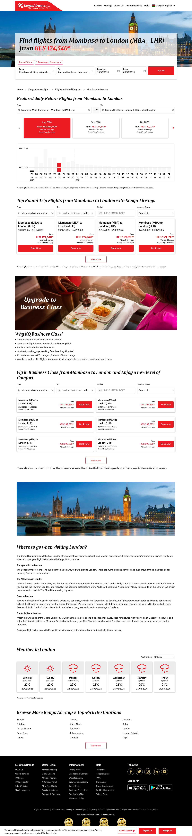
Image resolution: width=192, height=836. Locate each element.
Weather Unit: (146, 657)
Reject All (147, 830)
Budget (100, 207)
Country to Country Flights (76, 810)
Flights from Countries (130, 810)
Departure (101, 69)
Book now (84, 404)
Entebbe (21, 724)
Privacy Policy (74, 770)
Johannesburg (77, 733)
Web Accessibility (76, 798)
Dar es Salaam (24, 728)
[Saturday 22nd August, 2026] (32, 171)
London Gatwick (130, 733)
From (21, 69)
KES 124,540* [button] (52, 48)
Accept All (167, 830)
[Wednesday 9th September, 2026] (114, 169)
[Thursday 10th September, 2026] (118, 169)
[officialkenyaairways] (147, 771)
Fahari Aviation (21, 786)
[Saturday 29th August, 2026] (63, 164)
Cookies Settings (127, 830)
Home (20, 89)
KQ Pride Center (22, 782)
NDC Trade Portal (49, 782)
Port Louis (75, 728)
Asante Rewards (134, 5)
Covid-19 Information (105, 790)
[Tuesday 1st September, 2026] (77, 168)
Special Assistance (50, 790)
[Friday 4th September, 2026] (91, 168)
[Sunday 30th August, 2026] (68, 167)
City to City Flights (96, 810)
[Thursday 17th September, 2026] (150, 169)
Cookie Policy (74, 786)
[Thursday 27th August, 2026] (54, 165)
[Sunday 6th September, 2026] (100, 169)
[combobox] (35, 72)
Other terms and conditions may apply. (152, 267)
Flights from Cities (112, 810)
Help (146, 5)
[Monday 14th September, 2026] (137, 169)
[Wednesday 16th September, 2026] (146, 169)
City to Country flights (150, 810)
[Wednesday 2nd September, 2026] (82, 168)
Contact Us (100, 770)
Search (161, 70)
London (126, 728)
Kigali (125, 737)
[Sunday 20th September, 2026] (164, 169)
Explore (98, 5)
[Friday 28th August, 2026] (59, 167)
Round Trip (24, 62)
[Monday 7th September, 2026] (105, 169)
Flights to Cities (58, 810)
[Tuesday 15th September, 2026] (141, 169)
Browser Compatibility (78, 782)
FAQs (98, 778)
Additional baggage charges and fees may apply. (119, 267)
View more (96, 745)
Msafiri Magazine (22, 790)
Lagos (20, 737)
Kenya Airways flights (39, 89)
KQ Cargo (19, 778)
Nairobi (20, 719)
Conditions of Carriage (78, 774)
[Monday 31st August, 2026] (73, 166)
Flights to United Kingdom (68, 89)
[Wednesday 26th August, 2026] (50, 165)
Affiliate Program (49, 778)
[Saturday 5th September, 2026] (96, 169)
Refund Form (101, 794)
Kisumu (73, 719)
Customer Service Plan (78, 790)
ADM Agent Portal (49, 786)
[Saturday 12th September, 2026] (127, 169)
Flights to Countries (41, 810)
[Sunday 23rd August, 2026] (36, 164)
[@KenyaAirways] (139, 771)
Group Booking (48, 774)
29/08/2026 (103, 72)
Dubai (125, 724)
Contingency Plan (76, 794)
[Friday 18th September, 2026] (155, 169)
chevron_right (173, 127)
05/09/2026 (129, 72)
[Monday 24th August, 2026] (41, 167)
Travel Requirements (104, 786)
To (59, 69)
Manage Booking (49, 770)
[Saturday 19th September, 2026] (159, 169)
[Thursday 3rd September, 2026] (86, 168)
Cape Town (22, 733)
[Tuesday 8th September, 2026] (109, 169)
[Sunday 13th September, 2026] (132, 169)
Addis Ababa (76, 724)
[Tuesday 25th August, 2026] (45, 160)
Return (126, 69)
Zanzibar (126, 719)
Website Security (76, 778)
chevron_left (19, 127)
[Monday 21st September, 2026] (169, 169)
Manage (108, 5)
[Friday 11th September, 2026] (123, 169)
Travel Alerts (101, 782)
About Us (119, 5)
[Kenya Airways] (130, 771)
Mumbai (74, 737)
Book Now (36, 248)
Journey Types (143, 207)
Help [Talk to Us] (103, 774)
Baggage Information (51, 794)
